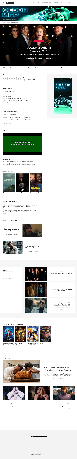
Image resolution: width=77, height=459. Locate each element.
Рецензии (61, 271)
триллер (34, 54)
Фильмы (32, 2)
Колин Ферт (10, 211)
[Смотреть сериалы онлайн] (38, 454)
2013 (30, 54)
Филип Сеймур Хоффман (10, 210)
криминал (41, 54)
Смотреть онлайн (39, 38)
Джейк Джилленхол (9, 205)
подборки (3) (6, 275)
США (13, 91)
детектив (47, 54)
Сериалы (38, 2)
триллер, (9, 94)
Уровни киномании (65, 2)
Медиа (51, 2)
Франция (53, 54)
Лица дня (56, 2)
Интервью (61, 300)
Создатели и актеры (15, 67)
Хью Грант (26, 210)
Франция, (9, 91)
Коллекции (45, 2)
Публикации (43, 67)
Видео (24, 67)
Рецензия (30, 67)
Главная (4, 22)
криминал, (14, 94)
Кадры (36, 67)
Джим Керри (20, 210)
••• (43, 40)
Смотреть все (6, 123)
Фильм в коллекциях (54, 67)
